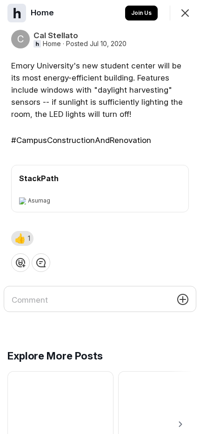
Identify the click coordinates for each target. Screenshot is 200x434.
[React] (20, 262)
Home (52, 43)
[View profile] (16, 13)
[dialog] (100, 217)
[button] (22, 238)
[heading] (43, 12)
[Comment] (41, 262)
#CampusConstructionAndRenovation (81, 140)
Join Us (141, 12)
